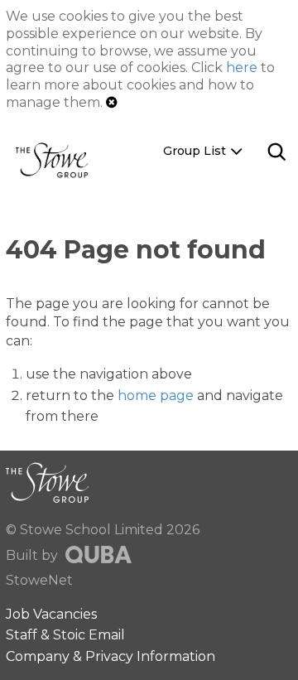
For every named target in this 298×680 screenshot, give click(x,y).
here (241, 67)
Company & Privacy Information (110, 656)
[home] (58, 159)
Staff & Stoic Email (65, 635)
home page (156, 395)
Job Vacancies (51, 614)
